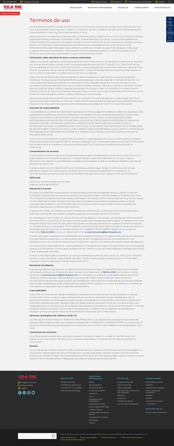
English (161, 2)
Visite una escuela (124, 385)
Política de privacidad (88, 437)
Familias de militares (125, 401)
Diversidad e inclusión (154, 382)
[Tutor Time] (11, 7)
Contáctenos (151, 404)
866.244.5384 (47, 232)
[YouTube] (33, 392)
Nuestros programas (100, 8)
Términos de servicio (109, 437)
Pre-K (91, 396)
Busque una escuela (9, 13)
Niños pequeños (95, 385)
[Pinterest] (29, 392)
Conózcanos (141, 8)
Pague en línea (101, 2)
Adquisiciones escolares (155, 388)
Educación (76, 8)
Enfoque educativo (68, 382)
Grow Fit (92, 423)
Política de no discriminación (132, 437)
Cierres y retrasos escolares (127, 404)
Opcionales (93, 420)
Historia (149, 398)
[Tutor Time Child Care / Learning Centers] (27, 377)
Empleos (117, 2)
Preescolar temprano (97, 391)
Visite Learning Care (68, 437)
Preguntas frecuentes (154, 401)
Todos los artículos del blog (156, 412)
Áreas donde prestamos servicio (73, 440)
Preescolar (93, 393)
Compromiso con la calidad (71, 388)
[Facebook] (20, 392)
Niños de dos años (96, 388)
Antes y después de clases (99, 407)
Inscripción (121, 398)
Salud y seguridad (124, 388)
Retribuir (149, 395)
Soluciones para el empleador (140, 2)
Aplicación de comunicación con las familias (128, 391)
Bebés (91, 382)
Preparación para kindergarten (95, 400)
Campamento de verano (98, 417)
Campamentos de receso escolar (99, 413)
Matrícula (121, 395)
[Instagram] (24, 392)
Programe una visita (31, 2)
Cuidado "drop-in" (96, 410)
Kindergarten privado (97, 404)
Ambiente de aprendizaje (70, 391)
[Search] (53, 436)
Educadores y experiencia (71, 385)
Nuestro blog (162, 8)
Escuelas (123, 8)
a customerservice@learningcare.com (103, 232)
